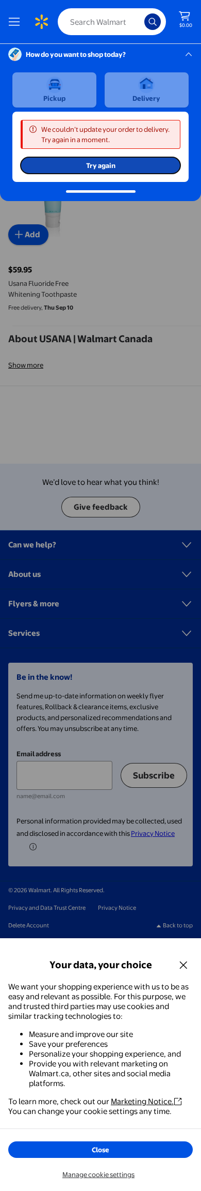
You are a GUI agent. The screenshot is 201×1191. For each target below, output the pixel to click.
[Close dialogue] (183, 964)
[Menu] (16, 21)
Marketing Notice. (142, 1101)
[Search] (152, 21)
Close (100, 1150)
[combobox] (112, 21)
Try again (100, 165)
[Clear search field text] (139, 21)
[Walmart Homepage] (41, 21)
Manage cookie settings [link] (98, 1174)
